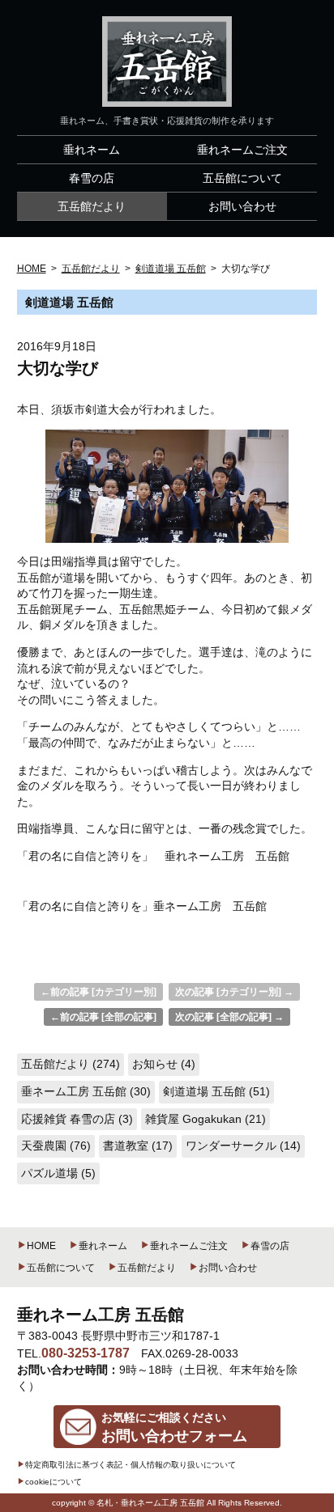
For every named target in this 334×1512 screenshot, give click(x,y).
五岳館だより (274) (70, 1063)
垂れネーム (103, 1246)
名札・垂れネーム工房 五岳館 (150, 1502)
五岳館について (61, 1267)
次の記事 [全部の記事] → (229, 1017)
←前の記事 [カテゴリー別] (98, 991)
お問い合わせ (228, 1267)
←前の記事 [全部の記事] (103, 1017)
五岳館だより (147, 1267)
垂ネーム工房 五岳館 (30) (86, 1091)
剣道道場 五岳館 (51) (216, 1091)
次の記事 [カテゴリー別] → (234, 991)
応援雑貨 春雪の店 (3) (77, 1118)
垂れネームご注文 (189, 1246)
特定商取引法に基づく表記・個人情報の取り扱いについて (130, 1464)
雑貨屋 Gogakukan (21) (205, 1118)
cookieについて (53, 1481)
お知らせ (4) (163, 1063)
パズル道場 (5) (58, 1173)
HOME (41, 1246)
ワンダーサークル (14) (243, 1145)
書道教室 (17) (138, 1145)
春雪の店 (269, 1246)
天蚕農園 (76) (56, 1145)
